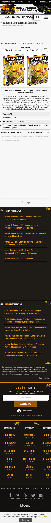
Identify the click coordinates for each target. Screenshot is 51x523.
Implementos (27, 17)
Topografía (6, 17)
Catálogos (29, 451)
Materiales (29, 459)
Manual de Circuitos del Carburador (18, 258)
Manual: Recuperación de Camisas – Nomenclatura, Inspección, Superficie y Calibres (25, 328)
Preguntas (10, 451)
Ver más (44, 517)
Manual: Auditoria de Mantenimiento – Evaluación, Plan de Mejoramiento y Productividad (24, 345)
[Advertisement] (25, 34)
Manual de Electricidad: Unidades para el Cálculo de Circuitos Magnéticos (25, 234)
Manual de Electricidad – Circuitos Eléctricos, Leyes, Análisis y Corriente (22, 218)
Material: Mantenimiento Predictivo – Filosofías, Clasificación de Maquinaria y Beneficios (23, 354)
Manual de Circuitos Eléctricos (20, 23)
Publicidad (10, 443)
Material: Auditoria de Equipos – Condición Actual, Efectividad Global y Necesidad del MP (24, 337)
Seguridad (30, 415)
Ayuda (10, 475)
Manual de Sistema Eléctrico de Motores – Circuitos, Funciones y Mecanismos (21, 226)
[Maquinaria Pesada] (25, 9)
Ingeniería (16, 17)
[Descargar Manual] (13, 69)
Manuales (29, 435)
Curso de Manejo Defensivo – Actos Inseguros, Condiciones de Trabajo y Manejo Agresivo (23, 311)
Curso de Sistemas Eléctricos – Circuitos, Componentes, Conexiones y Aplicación (21, 251)
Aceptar (25, 520)
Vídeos (29, 467)
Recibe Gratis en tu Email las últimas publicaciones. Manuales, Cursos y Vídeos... (26, 392)
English (27, 505)
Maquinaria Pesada (17, 25)
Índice (10, 459)
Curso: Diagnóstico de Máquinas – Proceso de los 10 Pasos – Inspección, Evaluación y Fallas (24, 320)
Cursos (29, 443)
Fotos (29, 475)
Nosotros (10, 435)
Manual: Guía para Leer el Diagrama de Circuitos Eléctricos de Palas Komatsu (23, 243)
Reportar (10, 467)
